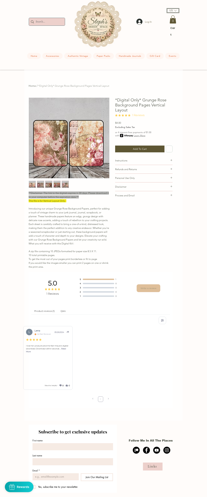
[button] (173, 10)
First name (38, 440)
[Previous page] (92, 399)
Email (36, 470)
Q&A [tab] (63, 311)
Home (32, 85)
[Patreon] (136, 450)
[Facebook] (146, 450)
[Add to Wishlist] (169, 149)
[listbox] (173, 10)
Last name (37, 455)
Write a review (148, 288)
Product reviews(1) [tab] (44, 311)
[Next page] (108, 399)
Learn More (139, 135)
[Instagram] (166, 450)
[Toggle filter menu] (162, 320)
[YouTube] (156, 450)
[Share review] (68, 332)
